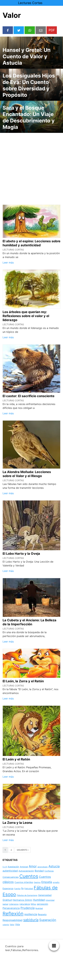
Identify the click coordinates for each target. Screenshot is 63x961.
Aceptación (13, 866)
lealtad (5, 904)
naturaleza (24, 904)
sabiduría (30, 920)
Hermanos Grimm (22, 900)
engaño (56, 882)
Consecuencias (11, 877)
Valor (12, 924)
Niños (33, 904)
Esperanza (8, 888)
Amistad (24, 867)
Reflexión (13, 913)
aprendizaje (42, 867)
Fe (22, 888)
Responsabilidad (12, 920)
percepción (42, 904)
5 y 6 (5, 867)
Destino (37, 882)
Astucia (54, 866)
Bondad (39, 870)
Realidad (39, 908)
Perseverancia (11, 908)
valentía (6, 925)
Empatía (46, 882)
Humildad (39, 899)
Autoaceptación (26, 871)
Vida (17, 924)
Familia (17, 889)
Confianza (49, 871)
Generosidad (45, 895)
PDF (52, 30)
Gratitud (7, 900)
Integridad (50, 900)
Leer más (8, 262)
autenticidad (10, 870)
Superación (47, 920)
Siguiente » (22, 850)
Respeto (42, 914)
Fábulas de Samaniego (27, 895)
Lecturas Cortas (30, 2)
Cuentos (28, 876)
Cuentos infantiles (24, 882)
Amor (33, 866)
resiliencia (30, 914)
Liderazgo (14, 904)
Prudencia (28, 908)
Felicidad (28, 888)
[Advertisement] (31, 166)
